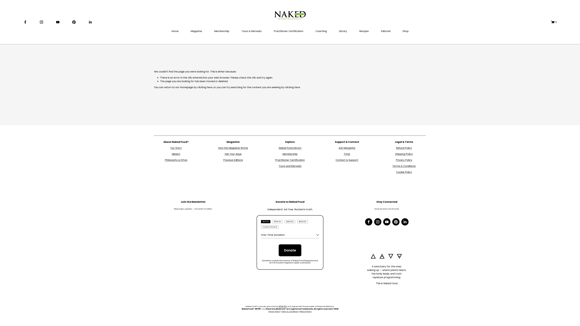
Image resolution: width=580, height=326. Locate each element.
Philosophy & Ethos (176, 160)
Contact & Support (347, 160)
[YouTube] (58, 22)
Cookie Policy (404, 172)
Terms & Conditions (404, 166)
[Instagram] (41, 22)
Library (343, 31)
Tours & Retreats (252, 31)
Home (175, 31)
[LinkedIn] (90, 22)
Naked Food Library (290, 148)
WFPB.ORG (283, 306)
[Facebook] (25, 22)
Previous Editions (233, 160)
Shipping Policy (404, 154)
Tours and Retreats (290, 166)
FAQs (347, 154)
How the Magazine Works (233, 148)
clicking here (204, 87)
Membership (221, 31)
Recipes (364, 31)
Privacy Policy (404, 160)
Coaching (321, 31)
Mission (176, 154)
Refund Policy (404, 148)
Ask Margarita (347, 148)
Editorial (385, 31)
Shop (406, 31)
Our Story (176, 148)
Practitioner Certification (288, 31)
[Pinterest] (74, 22)
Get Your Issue (233, 154)
